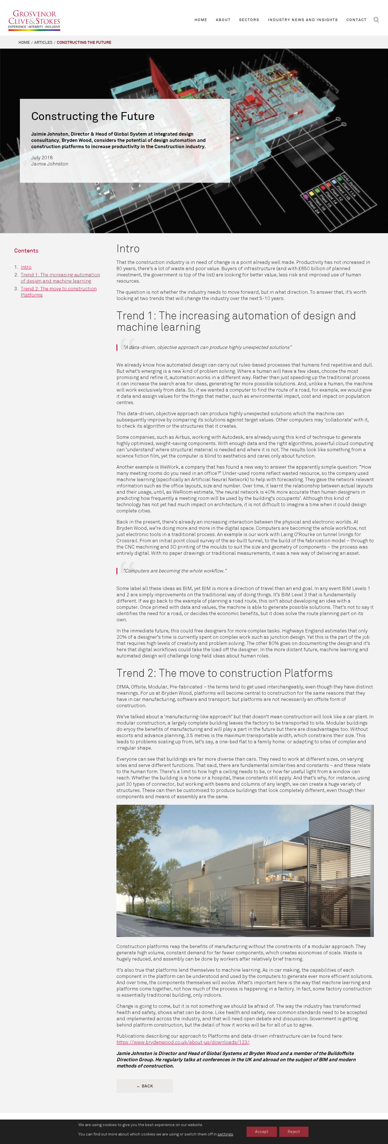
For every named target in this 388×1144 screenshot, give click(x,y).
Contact (357, 20)
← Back (144, 1086)
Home (201, 20)
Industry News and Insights (303, 20)
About (223, 20)
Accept (261, 1131)
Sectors (249, 20)
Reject (294, 1131)
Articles (43, 42)
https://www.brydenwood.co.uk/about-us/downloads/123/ (182, 1042)
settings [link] (225, 1134)
